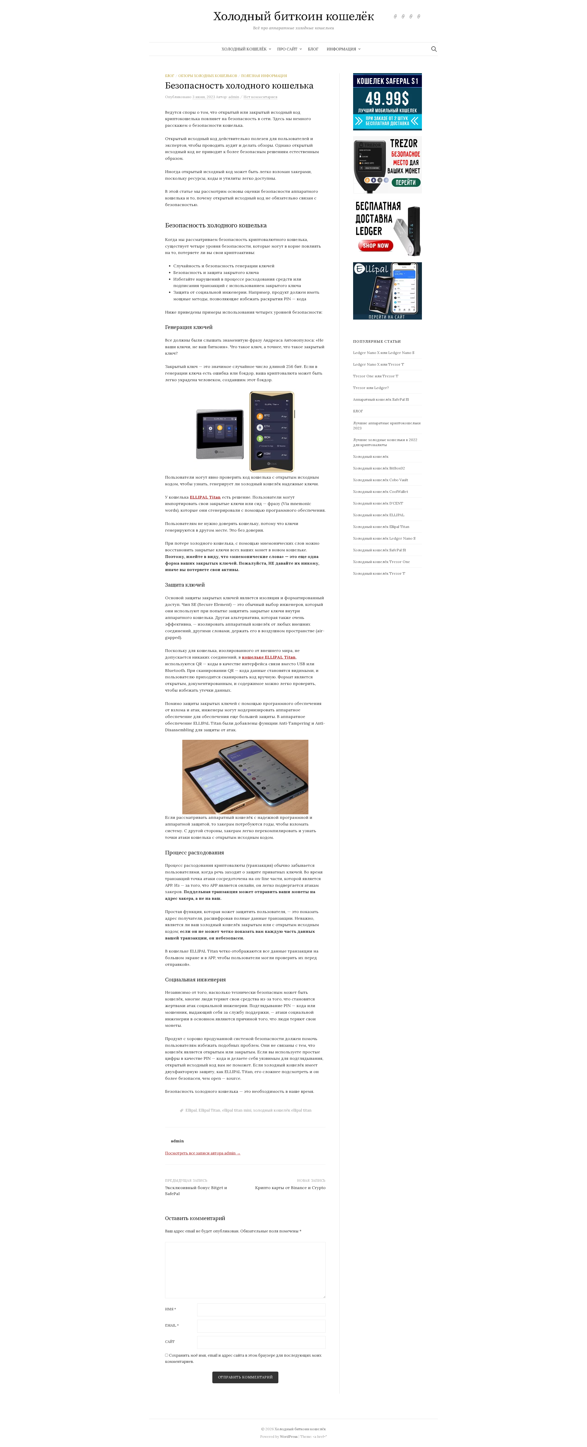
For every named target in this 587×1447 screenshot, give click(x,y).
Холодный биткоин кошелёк (293, 16)
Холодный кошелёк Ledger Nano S (384, 538)
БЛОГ (313, 49)
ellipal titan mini (236, 1110)
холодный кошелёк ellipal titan (282, 1110)
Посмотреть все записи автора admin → (203, 1153)
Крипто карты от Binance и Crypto (290, 1187)
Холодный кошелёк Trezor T (379, 573)
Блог (169, 76)
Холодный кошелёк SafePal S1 (379, 550)
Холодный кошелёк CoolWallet (380, 491)
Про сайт (287, 49)
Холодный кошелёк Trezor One (381, 561)
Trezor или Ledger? (371, 387)
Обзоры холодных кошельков (207, 76)
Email (172, 1325)
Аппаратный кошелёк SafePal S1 (381, 399)
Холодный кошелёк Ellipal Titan (381, 526)
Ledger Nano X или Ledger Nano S (383, 352)
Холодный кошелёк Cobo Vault (380, 480)
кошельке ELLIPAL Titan (269, 657)
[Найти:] (434, 49)
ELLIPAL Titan (205, 497)
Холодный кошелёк (244, 49)
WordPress (289, 1436)
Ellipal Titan (209, 1110)
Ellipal (191, 1110)
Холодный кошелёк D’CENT (378, 503)
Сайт (170, 1342)
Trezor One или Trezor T (375, 376)
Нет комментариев (260, 96)
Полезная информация (264, 76)
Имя (170, 1309)
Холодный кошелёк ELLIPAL (378, 515)
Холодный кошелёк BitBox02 (379, 468)
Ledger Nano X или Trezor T (378, 364)
